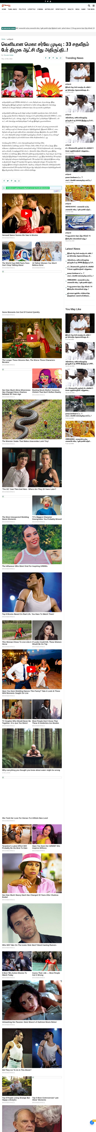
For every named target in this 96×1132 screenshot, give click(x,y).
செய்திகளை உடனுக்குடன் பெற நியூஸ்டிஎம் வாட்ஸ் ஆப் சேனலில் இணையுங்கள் (28, 188)
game (83, 9)
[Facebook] (45, 1)
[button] (94, 6)
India (77, 9)
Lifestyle (31, 9)
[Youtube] (50, 1)
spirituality (61, 9)
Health (71, 9)
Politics (22, 9)
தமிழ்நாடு (10, 39)
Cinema (40, 9)
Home (4, 9)
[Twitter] (47, 1)
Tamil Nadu (12, 9)
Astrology (49, 9)
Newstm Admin (8, 55)
